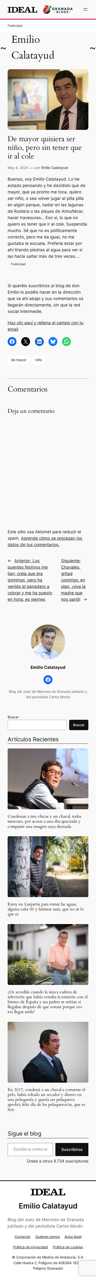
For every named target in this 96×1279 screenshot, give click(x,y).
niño (38, 360)
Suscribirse (71, 1149)
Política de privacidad (30, 1247)
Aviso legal (72, 1236)
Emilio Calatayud (54, 167)
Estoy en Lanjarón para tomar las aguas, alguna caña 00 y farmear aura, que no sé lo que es (46, 909)
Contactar (23, 1236)
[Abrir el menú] (85, 9)
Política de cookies (68, 1247)
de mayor (18, 360)
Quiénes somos (47, 1236)
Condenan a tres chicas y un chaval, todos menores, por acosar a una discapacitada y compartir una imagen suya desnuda (44, 821)
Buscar (13, 717)
